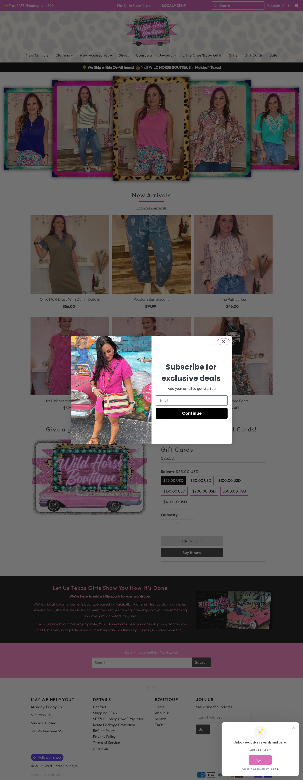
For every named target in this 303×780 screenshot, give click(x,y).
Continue (192, 413)
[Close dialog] (223, 341)
